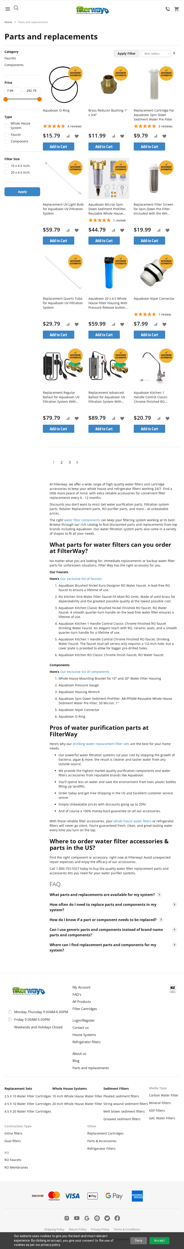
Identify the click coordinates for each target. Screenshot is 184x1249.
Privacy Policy (100, 1229)
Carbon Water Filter (163, 1095)
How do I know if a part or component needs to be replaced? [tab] (103, 919)
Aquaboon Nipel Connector (154, 298)
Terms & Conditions (127, 1229)
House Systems (84, 1034)
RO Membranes (16, 1167)
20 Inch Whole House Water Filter (77, 1104)
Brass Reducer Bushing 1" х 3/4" (107, 112)
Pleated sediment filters (121, 1096)
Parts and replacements (90, 1068)
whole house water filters (132, 821)
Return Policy (78, 1229)
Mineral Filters (160, 1103)
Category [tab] (11, 51)
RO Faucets (12, 1160)
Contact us (80, 1027)
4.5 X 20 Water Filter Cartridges (27, 1111)
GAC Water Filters (162, 1118)
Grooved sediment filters (121, 1119)
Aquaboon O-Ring (56, 110)
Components (14, 65)
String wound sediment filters (125, 1104)
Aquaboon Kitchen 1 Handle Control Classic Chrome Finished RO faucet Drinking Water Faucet (151, 397)
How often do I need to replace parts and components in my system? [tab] (103, 907)
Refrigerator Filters (101, 1148)
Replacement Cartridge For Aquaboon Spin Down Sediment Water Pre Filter (154, 114)
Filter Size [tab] (12, 159)
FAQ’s (76, 994)
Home (8, 22)
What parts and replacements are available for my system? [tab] (102, 894)
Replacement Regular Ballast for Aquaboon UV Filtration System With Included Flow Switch (61, 397)
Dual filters (12, 1141)
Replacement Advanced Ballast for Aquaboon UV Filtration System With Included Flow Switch (106, 397)
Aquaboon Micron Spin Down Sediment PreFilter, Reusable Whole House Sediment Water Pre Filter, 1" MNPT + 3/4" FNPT (108, 209)
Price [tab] (8, 82)
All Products (81, 1001)
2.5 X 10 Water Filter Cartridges (27, 1096)
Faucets (10, 58)
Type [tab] (8, 116)
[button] (76, 136)
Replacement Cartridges (105, 1133)
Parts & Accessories (101, 1141)
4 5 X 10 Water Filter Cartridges (27, 1104)
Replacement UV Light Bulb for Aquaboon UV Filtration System (63, 208)
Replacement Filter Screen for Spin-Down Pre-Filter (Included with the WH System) (153, 209)
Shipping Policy (54, 1229)
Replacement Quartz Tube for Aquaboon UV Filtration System (63, 303)
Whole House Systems (69, 1088)
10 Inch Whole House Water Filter (77, 1096)
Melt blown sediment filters (124, 1111)
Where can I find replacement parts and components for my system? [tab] (103, 947)
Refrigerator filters (86, 1042)
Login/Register (83, 1020)
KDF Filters (157, 1110)
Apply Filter (127, 53)
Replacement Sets (18, 1088)
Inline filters (13, 1133)
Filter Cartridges (84, 1008)
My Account (81, 987)
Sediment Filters (116, 1088)
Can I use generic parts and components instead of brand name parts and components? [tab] (106, 932)
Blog (75, 1060)
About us (79, 1053)
